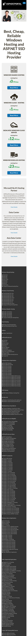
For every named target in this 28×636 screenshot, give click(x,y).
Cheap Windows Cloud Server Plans (11, 412)
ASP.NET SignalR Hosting (8, 504)
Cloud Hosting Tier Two (8, 296)
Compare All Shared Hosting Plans (10, 286)
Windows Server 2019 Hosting (10, 532)
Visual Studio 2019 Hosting (9, 546)
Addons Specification (7, 333)
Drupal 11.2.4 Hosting (8, 587)
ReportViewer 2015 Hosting (9, 572)
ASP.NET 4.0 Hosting (7, 464)
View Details (14, 207)
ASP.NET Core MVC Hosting (9, 486)
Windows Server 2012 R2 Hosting (10, 529)
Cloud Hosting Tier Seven (8, 303)
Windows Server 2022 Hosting (10, 533)
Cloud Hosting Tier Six (8, 302)
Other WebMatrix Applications (10, 552)
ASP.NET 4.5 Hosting (7, 465)
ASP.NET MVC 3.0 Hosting (9, 492)
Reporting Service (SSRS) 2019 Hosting (11, 383)
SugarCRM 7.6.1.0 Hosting (9, 607)
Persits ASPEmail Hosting (8, 633)
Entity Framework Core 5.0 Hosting (11, 512)
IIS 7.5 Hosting (6, 525)
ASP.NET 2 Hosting (7, 461)
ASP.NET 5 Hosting (7, 471)
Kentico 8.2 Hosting (7, 600)
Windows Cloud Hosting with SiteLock (11, 401)
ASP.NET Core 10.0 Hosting (9, 485)
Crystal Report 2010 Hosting (9, 566)
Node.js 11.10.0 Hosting (8, 616)
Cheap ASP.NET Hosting (8, 445)
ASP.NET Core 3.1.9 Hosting (9, 475)
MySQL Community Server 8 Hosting (11, 597)
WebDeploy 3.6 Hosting (8, 539)
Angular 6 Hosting (7, 563)
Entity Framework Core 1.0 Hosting (11, 508)
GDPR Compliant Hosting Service (10, 354)
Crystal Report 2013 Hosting (9, 568)
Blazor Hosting (6, 565)
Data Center (6, 343)
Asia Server (5, 344)
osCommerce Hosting (8, 582)
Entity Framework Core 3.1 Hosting (11, 511)
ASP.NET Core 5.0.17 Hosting (9, 477)
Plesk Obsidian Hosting (8, 624)
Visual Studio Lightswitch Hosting (10, 549)
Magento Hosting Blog (8, 427)
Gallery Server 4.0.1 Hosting (9, 606)
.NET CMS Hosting (7, 602)
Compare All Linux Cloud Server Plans (11, 411)
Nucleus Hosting (6, 593)
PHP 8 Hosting (6, 595)
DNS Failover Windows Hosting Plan (11, 393)
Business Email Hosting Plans (9, 324)
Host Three (5, 279)
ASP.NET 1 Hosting (7, 460)
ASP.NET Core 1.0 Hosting (9, 472)
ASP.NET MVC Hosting (8, 489)
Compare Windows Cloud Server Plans (11, 408)
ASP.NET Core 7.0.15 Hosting (9, 479)
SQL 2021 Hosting (7, 373)
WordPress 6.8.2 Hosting (8, 575)
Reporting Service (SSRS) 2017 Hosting (11, 381)
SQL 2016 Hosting (7, 368)
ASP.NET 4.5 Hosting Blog (9, 424)
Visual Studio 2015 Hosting (9, 543)
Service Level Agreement (8, 351)
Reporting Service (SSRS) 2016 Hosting (11, 380)
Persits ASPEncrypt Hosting (9, 634)
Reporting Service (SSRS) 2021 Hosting (11, 384)
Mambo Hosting (6, 592)
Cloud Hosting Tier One (8, 294)
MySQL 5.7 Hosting (7, 596)
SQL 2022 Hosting (7, 374)
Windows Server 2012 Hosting (10, 528)
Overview (5, 340)
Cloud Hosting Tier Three (8, 297)
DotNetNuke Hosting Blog (9, 422)
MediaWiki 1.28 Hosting (8, 610)
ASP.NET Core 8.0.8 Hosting (9, 481)
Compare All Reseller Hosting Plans (11, 317)
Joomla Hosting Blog (7, 425)
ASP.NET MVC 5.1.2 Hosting (9, 498)
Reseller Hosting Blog (8, 429)
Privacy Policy (6, 353)
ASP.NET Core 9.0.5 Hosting (9, 484)
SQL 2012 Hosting (7, 366)
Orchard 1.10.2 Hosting (8, 614)
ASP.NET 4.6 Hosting (7, 467)
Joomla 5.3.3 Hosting (8, 573)
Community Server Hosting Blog (10, 421)
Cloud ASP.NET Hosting (8, 446)
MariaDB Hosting (7, 626)
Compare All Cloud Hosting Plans (10, 304)
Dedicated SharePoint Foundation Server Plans (13, 410)
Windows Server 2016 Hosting (10, 530)
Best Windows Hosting (8, 444)
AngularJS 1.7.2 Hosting (8, 562)
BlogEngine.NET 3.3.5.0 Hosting (10, 590)
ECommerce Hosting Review (9, 448)
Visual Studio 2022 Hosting (9, 547)
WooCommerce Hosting (8, 576)
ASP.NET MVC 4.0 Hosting (9, 494)
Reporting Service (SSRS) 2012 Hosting (11, 377)
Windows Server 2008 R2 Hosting (10, 526)
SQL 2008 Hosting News (8, 439)
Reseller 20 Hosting (7, 313)
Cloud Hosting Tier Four (8, 299)
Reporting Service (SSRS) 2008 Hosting (11, 376)
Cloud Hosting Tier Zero (8, 293)
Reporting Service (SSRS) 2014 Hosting (11, 378)
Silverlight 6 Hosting (7, 538)
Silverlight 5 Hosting (7, 536)
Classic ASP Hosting (7, 458)
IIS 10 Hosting (6, 521)
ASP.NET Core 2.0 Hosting (9, 474)
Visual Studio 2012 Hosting (9, 540)
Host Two (5, 277)
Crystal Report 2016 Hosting (9, 569)
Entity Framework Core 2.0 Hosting (11, 509)
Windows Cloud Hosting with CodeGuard (12, 400)
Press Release (6, 347)
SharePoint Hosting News (8, 442)
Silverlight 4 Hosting (7, 535)
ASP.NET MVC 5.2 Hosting (9, 499)
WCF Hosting (6, 550)
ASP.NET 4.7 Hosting (7, 468)
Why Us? (5, 341)
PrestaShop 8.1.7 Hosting (8, 586)
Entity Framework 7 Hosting (9, 506)
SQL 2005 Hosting (7, 363)
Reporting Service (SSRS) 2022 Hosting (11, 385)
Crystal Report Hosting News (9, 438)
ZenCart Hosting (6, 583)
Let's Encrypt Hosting (8, 620)
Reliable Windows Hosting (9, 449)
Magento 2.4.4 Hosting (8, 609)
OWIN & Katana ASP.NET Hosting (10, 513)
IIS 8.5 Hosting (6, 522)
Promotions (5, 348)
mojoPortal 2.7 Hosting (8, 604)
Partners (5, 346)
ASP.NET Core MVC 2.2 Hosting (10, 488)
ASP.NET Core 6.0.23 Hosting (9, 478)
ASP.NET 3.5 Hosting (7, 462)
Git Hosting (5, 619)
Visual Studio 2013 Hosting (9, 542)
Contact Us (5, 356)
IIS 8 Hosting (6, 523)
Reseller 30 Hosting (7, 314)
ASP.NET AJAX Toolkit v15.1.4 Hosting (11, 505)
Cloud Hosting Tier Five (8, 300)
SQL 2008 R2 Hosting (8, 364)
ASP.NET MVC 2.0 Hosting (9, 491)
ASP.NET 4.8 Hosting (7, 469)
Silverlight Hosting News (8, 441)
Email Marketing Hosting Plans (10, 326)
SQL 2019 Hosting (7, 371)
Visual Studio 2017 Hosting (9, 545)
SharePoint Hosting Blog (8, 428)
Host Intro (5, 275)
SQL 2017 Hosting (7, 370)
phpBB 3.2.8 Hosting (7, 585)
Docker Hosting (6, 617)
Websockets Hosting (7, 622)
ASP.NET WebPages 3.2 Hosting (10, 502)
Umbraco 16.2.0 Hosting (8, 589)
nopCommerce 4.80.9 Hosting (9, 580)
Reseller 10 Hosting (7, 311)
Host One (5, 276)
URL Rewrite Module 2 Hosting (10, 613)
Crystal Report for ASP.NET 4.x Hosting (12, 570)
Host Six (5, 283)
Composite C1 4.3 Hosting (9, 612)
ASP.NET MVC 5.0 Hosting (9, 495)
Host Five (5, 282)
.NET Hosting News (7, 437)
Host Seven (5, 285)
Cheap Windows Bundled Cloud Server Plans (13, 414)
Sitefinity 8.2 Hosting (7, 603)
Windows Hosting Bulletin (8, 451)
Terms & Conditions (7, 350)
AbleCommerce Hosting (8, 623)
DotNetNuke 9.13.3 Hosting (9, 577)
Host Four (5, 280)
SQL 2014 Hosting (7, 367)
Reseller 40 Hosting (7, 316)
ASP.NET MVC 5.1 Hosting (9, 496)
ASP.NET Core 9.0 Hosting (9, 482)
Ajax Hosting (6, 599)
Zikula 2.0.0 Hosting (7, 579)
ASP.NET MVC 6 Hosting (8, 501)
